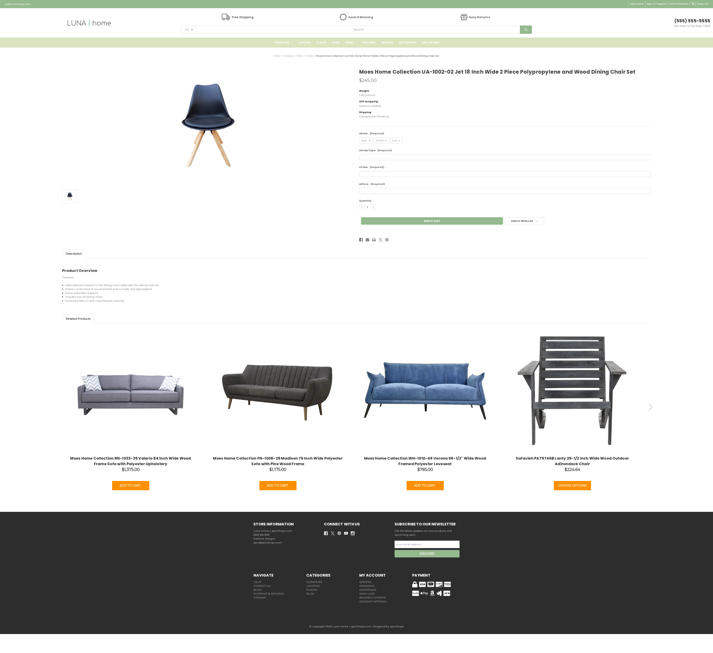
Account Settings (372, 601)
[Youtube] (346, 533)
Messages (367, 586)
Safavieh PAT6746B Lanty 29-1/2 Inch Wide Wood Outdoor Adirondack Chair (572, 461)
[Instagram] (353, 533)
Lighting (304, 42)
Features (369, 42)
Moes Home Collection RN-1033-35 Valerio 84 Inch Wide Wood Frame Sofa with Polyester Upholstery (130, 461)
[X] (380, 239)
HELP (257, 582)
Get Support (408, 42)
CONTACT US (262, 586)
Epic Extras (430, 42)
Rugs (336, 42)
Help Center (637, 3)
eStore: (372, 184)
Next (650, 407)
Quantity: (365, 201)
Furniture (281, 42)
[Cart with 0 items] (693, 3)
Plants (322, 42)
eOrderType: (375, 150)
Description (74, 253)
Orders (365, 582)
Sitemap (259, 597)
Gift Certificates (679, 3)
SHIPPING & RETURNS (268, 593)
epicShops (397, 626)
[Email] (367, 239)
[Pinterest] (387, 239)
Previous (52, 407)
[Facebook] (361, 239)
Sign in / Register (657, 3)
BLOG (257, 589)
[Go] (526, 29)
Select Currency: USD (17, 4)
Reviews (387, 42)
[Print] (374, 239)
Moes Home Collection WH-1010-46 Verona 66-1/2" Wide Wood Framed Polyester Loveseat (425, 461)
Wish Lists (367, 593)
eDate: (371, 133)
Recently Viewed (372, 597)
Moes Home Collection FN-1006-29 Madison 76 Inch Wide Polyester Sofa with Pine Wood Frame (278, 461)
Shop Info (703, 3)
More (349, 42)
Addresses (367, 589)
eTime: (371, 167)
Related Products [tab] (78, 318)
